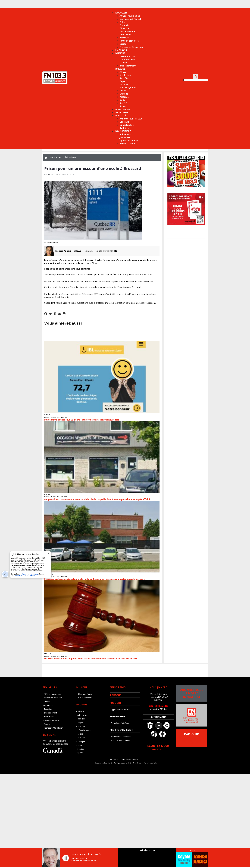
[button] (45, 314)
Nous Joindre (123, 131)
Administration (127, 143)
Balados (120, 68)
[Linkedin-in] (150, 725)
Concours (124, 121)
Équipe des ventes (129, 140)
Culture (123, 22)
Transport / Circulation (131, 47)
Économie (124, 25)
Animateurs (125, 134)
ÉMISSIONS (49, 734)
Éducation (125, 28)
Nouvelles (121, 12)
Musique (120, 53)
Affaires (123, 72)
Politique (124, 37)
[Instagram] (166, 725)
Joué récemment (128, 65)
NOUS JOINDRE (158, 687)
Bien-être (124, 78)
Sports (123, 43)
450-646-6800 (161, 706)
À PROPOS (115, 695)
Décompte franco (128, 56)
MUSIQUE (81, 687)
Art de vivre (126, 75)
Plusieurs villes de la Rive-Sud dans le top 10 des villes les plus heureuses (81, 419)
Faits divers (125, 34)
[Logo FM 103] (55, 83)
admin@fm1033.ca (158, 709)
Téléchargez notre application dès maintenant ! (192, 720)
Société (123, 103)
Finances (124, 84)
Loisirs (123, 90)
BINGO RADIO (118, 687)
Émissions (121, 50)
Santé (123, 100)
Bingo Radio (122, 109)
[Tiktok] (154, 734)
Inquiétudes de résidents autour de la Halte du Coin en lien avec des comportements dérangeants (94, 579)
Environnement (127, 31)
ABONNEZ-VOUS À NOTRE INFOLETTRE (191, 693)
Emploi (123, 81)
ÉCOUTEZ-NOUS (158, 747)
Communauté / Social (130, 19)
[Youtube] (158, 725)
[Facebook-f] (162, 734)
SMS (151, 706)
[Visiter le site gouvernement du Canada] (53, 751)
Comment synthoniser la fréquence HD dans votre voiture (192, 738)
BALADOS (81, 704)
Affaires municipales (130, 15)
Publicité (120, 115)
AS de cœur (121, 112)
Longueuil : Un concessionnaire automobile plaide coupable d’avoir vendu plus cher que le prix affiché (97, 499)
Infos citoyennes (128, 87)
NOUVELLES (50, 687)
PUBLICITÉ (115, 702)
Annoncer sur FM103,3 (131, 118)
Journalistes (126, 137)
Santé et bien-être (129, 40)
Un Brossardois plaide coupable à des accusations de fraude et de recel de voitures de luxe (90, 658)
